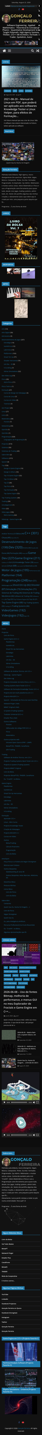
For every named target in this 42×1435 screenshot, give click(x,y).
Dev (16, 547)
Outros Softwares (10, 721)
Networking (6, 426)
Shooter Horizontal (10, 361)
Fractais (6, 422)
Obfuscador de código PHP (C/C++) (18, 728)
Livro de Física (9, 635)
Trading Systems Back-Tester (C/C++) (17, 686)
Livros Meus (8, 889)
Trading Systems (20, 606)
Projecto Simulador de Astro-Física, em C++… (20, 682)
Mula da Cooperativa (9, 1276)
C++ (32, 533)
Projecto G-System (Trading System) (16, 765)
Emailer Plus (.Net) (10, 718)
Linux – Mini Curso (10, 822)
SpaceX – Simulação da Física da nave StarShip (20, 700)
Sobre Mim (6, 455)
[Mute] (34, 1102)
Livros (21, 91)
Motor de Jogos (15, 570)
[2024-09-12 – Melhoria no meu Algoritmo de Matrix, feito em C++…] (9, 1050)
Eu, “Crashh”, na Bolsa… (12, 779)
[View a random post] (37, 50)
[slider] (19, 1102)
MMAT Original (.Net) (11, 707)
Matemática (6, 419)
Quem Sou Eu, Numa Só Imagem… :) (17, 907)
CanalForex (6, 1262)
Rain (32, 580)
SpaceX (4, 462)
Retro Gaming (9, 515)
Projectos (5, 444)
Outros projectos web (11, 739)
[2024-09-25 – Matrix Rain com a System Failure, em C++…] (9, 1036)
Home (4, 629)
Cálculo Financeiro (12, 847)
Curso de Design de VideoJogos (15, 393)
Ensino (27, 548)
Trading (4, 501)
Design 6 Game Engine (12, 468)
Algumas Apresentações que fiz (15, 932)
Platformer (12, 575)
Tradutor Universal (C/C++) (13, 714)
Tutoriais (7, 404)
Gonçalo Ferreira (8, 1327)
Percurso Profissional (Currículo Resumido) (19, 925)
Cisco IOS (14, 538)
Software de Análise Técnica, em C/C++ (18, 671)
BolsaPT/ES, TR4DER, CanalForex (17, 746)
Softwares (29, 91)
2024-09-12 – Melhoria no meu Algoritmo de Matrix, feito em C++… (26, 1048)
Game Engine (27, 558)
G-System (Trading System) (13, 711)
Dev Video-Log (7, 376)
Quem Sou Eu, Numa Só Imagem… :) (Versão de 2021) (27, 1061)
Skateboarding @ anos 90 (15, 872)
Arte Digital (6, 332)
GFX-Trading (10, 750)
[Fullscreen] (37, 1102)
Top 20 (6, 483)
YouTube (5, 1294)
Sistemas (5, 447)
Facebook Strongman (9, 1313)
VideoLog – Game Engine (10, 519)
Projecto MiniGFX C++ (11, 696)
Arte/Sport (5, 859)
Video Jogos (6, 512)
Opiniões (5, 433)
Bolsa (20, 533)
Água (26, 616)
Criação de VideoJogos (12, 829)
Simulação (13, 589)
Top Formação (9, 490)
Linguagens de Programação (14, 440)
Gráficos (5, 562)
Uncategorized (7, 505)
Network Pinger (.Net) (11, 704)
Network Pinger (7, 1253)
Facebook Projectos (9, 1304)
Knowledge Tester (24, 562)
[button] (21, 1088)
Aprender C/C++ (9, 818)
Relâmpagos (7, 585)
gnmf (19, 95)
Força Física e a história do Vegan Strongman (20, 862)
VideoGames (14, 610)
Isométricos (8, 346)
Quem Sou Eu (9, 918)
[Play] (4, 1102)
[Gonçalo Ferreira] (4, 50)
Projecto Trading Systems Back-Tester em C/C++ (21, 761)
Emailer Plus (6, 1258)
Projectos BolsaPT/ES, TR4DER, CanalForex (19, 775)
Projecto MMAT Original (12, 768)
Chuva (6, 537)
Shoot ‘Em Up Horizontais (15, 649)
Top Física (7, 486)
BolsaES (4, 1267)
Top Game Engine (10, 493)
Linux (14, 91)
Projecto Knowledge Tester (13, 826)
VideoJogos (13, 615)
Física (4, 379)
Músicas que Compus (11, 865)
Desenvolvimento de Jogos (11, 340)
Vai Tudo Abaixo (8, 1244)
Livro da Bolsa (9, 772)
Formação (8, 91)
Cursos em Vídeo (10, 400)
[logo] (21, 1159)
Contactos (7, 903)
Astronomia (6, 336)
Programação (6, 437)
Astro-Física (8, 382)
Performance (34, 571)
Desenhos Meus (9, 882)
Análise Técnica (9, 534)
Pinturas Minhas (10, 885)
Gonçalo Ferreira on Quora (11, 1308)
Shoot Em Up (22, 584)
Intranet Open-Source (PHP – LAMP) (18, 742)
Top (3, 465)
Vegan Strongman (10, 914)
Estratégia (7, 343)
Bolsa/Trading (11, 843)
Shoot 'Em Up (8, 357)
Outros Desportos (10, 869)
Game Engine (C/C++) (11, 639)
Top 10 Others (9, 479)
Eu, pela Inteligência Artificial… (15, 921)
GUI (12, 562)
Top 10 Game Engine (11, 475)
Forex (6, 553)
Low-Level (21, 566)
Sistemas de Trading (9, 451)
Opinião (4, 429)
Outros (6, 840)
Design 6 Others (10, 472)
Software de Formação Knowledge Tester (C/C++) (21, 689)
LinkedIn (5, 1299)
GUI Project (6, 408)
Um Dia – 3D (8, 364)
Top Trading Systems (9, 498)
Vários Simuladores (11, 371)
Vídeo (4, 508)
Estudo (34, 548)
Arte (3, 329)
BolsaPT (5, 1249)
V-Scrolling (8, 368)
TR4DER (4, 1272)
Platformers (8, 353)
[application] (21, 1088)
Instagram (5, 1317)
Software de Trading (23, 596)
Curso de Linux (9, 396)
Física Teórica (6, 386)
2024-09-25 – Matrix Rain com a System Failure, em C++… (26, 1034)
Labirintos (7, 350)
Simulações (29, 589)
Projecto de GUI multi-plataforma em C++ (18, 693)
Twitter (4, 1322)
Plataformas (10, 642)
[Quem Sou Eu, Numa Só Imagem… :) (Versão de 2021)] (9, 1063)
